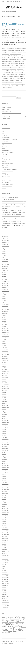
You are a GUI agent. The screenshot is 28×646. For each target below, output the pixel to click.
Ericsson (12, 619)
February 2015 (5, 439)
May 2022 (4, 298)
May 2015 (4, 433)
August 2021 (5, 315)
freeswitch (16, 61)
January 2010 (5, 553)
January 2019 (5, 373)
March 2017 (4, 401)
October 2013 (5, 469)
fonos (24, 59)
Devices (3, 148)
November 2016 (5, 407)
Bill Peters (4, 131)
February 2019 (5, 371)
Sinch (9, 623)
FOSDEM (4, 61)
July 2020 (4, 339)
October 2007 (5, 604)
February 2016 (5, 416)
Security (4, 173)
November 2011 (5, 512)
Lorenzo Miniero (5, 69)
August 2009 (5, 562)
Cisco (3, 619)
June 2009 (4, 566)
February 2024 (5, 259)
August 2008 (5, 585)
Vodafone (10, 631)
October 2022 (5, 289)
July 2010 (4, 542)
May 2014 (4, 456)
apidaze (10, 617)
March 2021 (4, 324)
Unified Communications (7, 184)
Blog (7, 1)
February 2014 (5, 461)
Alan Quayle (10, 641)
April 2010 (4, 547)
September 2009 (5, 561)
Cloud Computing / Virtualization (9, 139)
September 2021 (5, 313)
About (10, 1)
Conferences (5, 141)
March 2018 (4, 383)
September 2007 (5, 605)
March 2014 (4, 459)
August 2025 (5, 238)
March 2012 (4, 504)
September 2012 (5, 493)
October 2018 (5, 375)
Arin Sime (18, 50)
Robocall (8, 74)
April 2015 (4, 435)
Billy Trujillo (11, 52)
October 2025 (5, 236)
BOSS (3, 133)
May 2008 (4, 591)
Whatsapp (4, 632)
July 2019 (4, 362)
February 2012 (5, 506)
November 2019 (5, 354)
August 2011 (5, 517)
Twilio (21, 80)
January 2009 (5, 576)
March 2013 (4, 482)
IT (2, 158)
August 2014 (5, 450)
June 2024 (4, 251)
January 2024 (5, 261)
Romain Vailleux (14, 74)
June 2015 (4, 431)
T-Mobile (4, 625)
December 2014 (5, 442)
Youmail (11, 86)
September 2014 (5, 448)
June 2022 (4, 296)
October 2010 (5, 536)
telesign (18, 627)
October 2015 (5, 424)
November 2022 (5, 287)
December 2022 (5, 285)
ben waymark (5, 52)
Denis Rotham (17, 57)
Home (3, 1)
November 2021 (5, 309)
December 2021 (5, 308)
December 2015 (5, 420)
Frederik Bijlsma (10, 61)
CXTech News (16, 48)
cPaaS (7, 618)
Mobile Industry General (7, 163)
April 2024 (4, 255)
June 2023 (4, 274)
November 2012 (5, 489)
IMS (14, 620)
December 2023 (5, 263)
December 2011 (5, 510)
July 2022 (4, 294)
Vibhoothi (4, 82)
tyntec (16, 629)
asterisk (22, 50)
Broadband (4, 135)
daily (19, 56)
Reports (15, 1)
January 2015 (5, 441)
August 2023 (5, 270)
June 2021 (4, 319)
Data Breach (4, 57)
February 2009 (5, 574)
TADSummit (12, 80)
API (2, 130)
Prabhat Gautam (13, 72)
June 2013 (4, 476)
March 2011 (4, 527)
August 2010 (5, 540)
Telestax (17, 80)
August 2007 (5, 607)
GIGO (17, 63)
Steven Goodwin (20, 76)
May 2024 (4, 253)
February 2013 (5, 484)
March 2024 (4, 257)
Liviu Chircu (22, 67)
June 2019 (4, 364)
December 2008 (5, 577)
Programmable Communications (9, 169)
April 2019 (4, 368)
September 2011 (5, 516)
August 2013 (5, 472)
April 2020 (4, 345)
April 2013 (4, 480)
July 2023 (4, 272)
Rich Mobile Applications (7, 171)
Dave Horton (11, 57)
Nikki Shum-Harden (10, 71)
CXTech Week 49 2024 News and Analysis (11, 113)
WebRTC (12, 82)
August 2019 (5, 360)
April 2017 (4, 399)
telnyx (3, 629)
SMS (12, 623)
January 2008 (5, 598)
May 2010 (4, 546)
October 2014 (5, 446)
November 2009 (5, 557)
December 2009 (5, 555)
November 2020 (5, 332)
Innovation (4, 154)
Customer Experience (7, 143)
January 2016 (5, 418)
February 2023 (5, 281)
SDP (3, 623)
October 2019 (5, 356)
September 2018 (5, 377)
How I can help (5, 109)
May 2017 (4, 397)
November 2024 (5, 242)
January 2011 (5, 531)
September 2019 (5, 358)
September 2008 (5, 583)
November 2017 (5, 388)
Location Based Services (7, 160)
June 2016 (4, 409)
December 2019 (5, 353)
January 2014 (5, 463)
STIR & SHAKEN (5, 78)
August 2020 (5, 338)
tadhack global (17, 625)
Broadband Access (6, 137)
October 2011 (5, 514)
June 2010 (4, 544)
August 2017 (5, 392)
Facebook (17, 619)
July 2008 (4, 587)
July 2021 (4, 317)
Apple (13, 617)
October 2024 (5, 244)
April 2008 (4, 592)
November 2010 (5, 534)
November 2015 (5, 422)
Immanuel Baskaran (15, 65)
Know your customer (12, 67)
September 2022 (5, 291)
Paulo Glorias (18, 71)
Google (22, 619)
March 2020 (4, 347)
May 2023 (4, 276)
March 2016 (4, 414)
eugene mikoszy (17, 59)
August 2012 (5, 495)
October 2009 (5, 559)
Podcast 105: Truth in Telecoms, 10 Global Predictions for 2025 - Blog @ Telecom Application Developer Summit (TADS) (13, 212)
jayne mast (4, 67)
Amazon (4, 617)
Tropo (6, 629)
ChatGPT (12, 54)
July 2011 (4, 519)
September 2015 (5, 426)
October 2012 (5, 491)
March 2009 (4, 572)
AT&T (17, 617)
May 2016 (4, 411)
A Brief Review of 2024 (7, 111)
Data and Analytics (6, 146)
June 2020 (4, 341)
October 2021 (5, 311)
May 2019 (4, 366)
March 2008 (4, 594)
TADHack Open (5, 80)
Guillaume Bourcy (6, 65)
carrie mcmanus (5, 54)
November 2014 (5, 444)
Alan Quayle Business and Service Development (14, 8)
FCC (22, 59)
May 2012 (4, 501)
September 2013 (5, 471)
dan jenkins (23, 56)
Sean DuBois (5, 76)
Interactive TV (5, 156)
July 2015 (4, 429)
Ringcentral (21, 622)
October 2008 (5, 581)
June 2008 (4, 589)
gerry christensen (12, 63)
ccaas (23, 617)
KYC (18, 67)
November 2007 (5, 602)
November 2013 (5, 467)
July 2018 (4, 379)
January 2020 (5, 351)
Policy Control (5, 167)
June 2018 (4, 381)
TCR (14, 627)
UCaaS (20, 629)
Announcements (6, 128)
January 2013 (5, 486)
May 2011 (4, 523)
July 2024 (4, 249)
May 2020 (4, 343)
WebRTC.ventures (6, 84)
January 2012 (5, 508)
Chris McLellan (17, 54)
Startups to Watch (6, 176)
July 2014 (4, 452)
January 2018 (5, 386)
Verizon (5, 631)
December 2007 (5, 600)
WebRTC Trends (18, 82)
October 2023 (5, 266)
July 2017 (4, 394)
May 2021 (4, 321)
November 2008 (5, 579)
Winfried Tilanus (14, 84)
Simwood (6, 623)
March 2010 (4, 549)
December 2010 (5, 532)
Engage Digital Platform (7, 59)
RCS (16, 622)
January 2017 (5, 405)
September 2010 (5, 538)
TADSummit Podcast (6, 180)
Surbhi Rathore (12, 78)
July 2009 (4, 564)
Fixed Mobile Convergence (8, 152)
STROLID (16, 623)
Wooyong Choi (21, 84)
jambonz (22, 65)
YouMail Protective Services (19, 86)
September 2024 (5, 246)
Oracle (10, 622)
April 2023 (4, 278)
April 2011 (4, 525)
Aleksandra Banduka (10, 50)
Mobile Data (4, 161)
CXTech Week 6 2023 (12, 56)
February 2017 (5, 403)
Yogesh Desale (5, 86)
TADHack (23, 78)
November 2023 (5, 264)
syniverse (21, 623)
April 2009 (4, 570)
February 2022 (5, 304)
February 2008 (5, 596)
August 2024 (5, 248)
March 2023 (4, 279)
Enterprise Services (6, 150)
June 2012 (4, 499)
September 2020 (5, 336)
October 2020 (5, 334)
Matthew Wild (13, 69)
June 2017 (4, 396)
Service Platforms (6, 175)
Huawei (11, 620)
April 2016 (4, 412)
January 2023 (5, 283)
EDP (22, 57)
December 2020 (5, 330)
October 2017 (5, 390)
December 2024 (5, 240)
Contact (20, 1)
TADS (3, 178)
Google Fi (21, 63)
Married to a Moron (6, 107)
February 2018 (5, 384)
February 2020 (5, 349)
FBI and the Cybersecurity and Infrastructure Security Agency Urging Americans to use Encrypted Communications (14, 116)
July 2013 (4, 474)
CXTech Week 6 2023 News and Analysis (13, 25)
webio (8, 82)
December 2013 (5, 465)
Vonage (15, 631)
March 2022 (4, 302)
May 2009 (4, 568)
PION (7, 72)
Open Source (5, 165)
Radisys (19, 72)
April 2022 (4, 300)
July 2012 (4, 497)
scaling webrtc (22, 74)
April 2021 (4, 323)
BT (19, 617)
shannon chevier (12, 76)
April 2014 (4, 457)
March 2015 (4, 437)
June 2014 (4, 454)
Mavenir (19, 69)
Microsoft (5, 622)
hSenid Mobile (5, 620)
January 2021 (5, 328)
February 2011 (5, 529)
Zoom (8, 632)
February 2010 (5, 551)
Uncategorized (5, 182)
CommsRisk (4, 56)
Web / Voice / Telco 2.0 (7, 186)
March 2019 (4, 369)
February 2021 (5, 326)
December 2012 (5, 487)
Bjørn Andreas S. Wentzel (20, 52)
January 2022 (5, 306)
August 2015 (5, 427)
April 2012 (4, 502)
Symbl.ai (19, 78)
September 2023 (5, 268)
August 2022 (5, 293)
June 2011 (4, 521)
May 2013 (4, 478)
